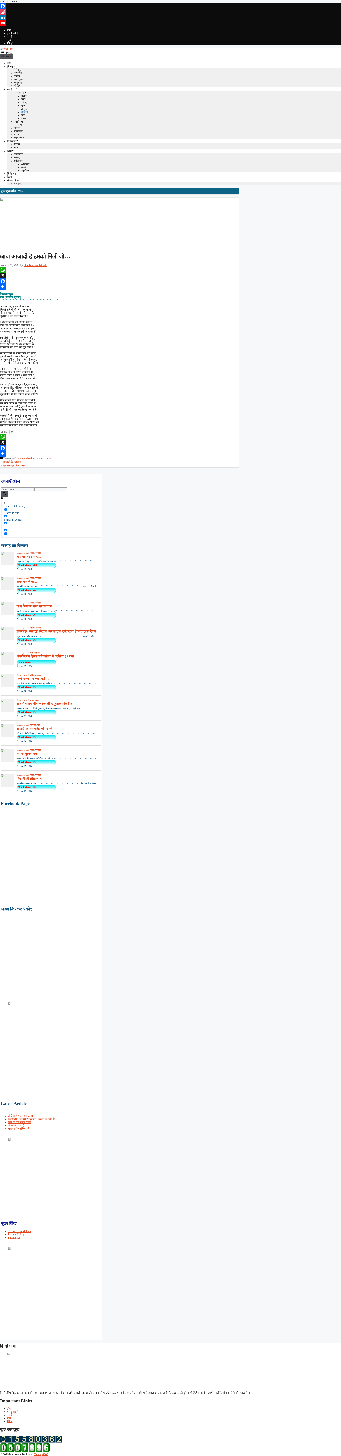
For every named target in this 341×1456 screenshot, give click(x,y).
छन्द (23, 99)
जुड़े (9, 39)
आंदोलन (18, 160)
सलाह (17, 157)
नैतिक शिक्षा (13, 180)
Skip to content (8, 1)
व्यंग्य (16, 134)
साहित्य (10, 89)
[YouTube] (170, 23)
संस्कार (18, 183)
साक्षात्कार (19, 137)
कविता (24, 112)
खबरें (23, 167)
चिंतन (10, 66)
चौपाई (24, 102)
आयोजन (25, 170)
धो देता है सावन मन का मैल (21, 1115)
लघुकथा (18, 131)
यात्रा (17, 127)
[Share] (119, 287)
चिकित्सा (11, 173)
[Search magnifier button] (4, 494)
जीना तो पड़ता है (16, 1125)
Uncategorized (23, 458)
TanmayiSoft (41, 1454)
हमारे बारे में (12, 33)
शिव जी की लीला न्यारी (19, 1122)
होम (9, 30)
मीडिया (17, 85)
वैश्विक (17, 69)
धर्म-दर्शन (18, 79)
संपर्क (10, 36)
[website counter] (25, 1451)
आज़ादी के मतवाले (12, 461)
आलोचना (18, 121)
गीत (23, 115)
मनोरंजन (11, 141)
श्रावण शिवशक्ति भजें (18, 1128)
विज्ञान (10, 176)
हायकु (24, 108)
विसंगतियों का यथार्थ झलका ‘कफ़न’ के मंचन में (31, 1119)
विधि (9, 151)
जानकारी (18, 154)
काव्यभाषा (19, 92)
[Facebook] (170, 6)
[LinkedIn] (170, 17)
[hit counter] (31, 1441)
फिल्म (17, 144)
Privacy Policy (16, 1234)
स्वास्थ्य (18, 82)
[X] (119, 275)
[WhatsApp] (119, 270)
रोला (23, 118)
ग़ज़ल (24, 96)
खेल (16, 147)
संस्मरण (18, 124)
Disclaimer (14, 1237)
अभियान (25, 164)
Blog (10, 43)
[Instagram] (170, 12)
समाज (17, 76)
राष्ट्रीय (18, 72)
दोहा (23, 105)
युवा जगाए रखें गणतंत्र (14, 465)
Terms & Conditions (19, 1231)
